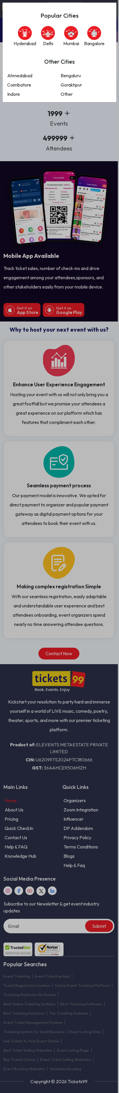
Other (67, 94)
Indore (13, 94)
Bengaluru (71, 75)
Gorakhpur (71, 85)
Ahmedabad (19, 75)
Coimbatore (19, 85)
